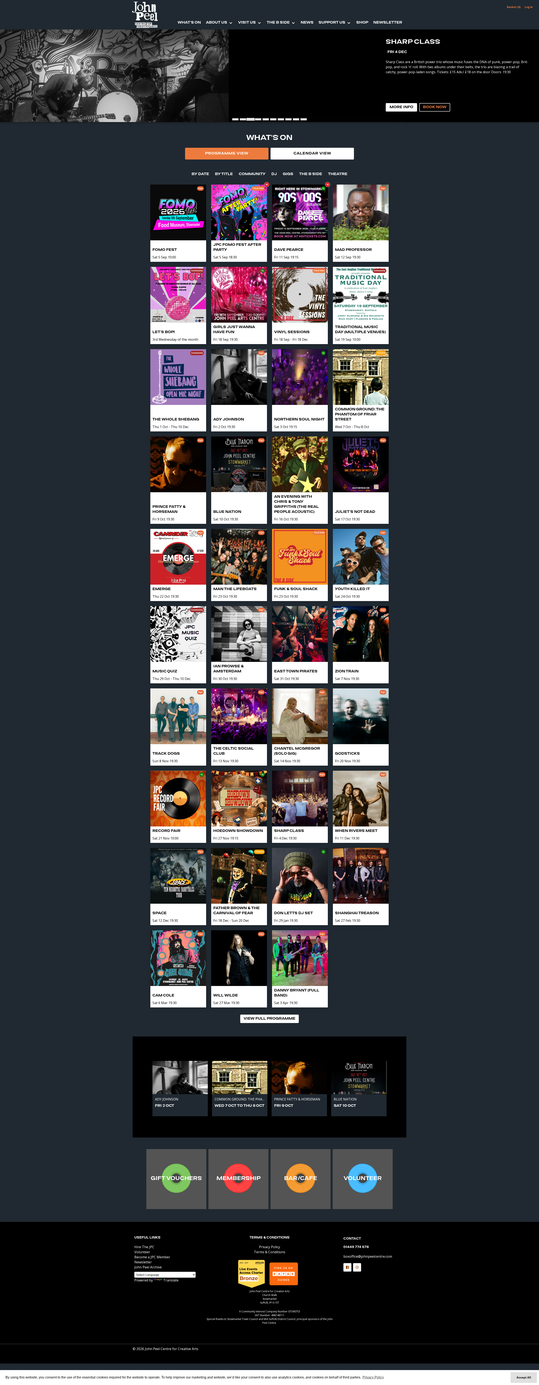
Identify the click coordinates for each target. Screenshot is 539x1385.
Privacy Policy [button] (373, 1377)
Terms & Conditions (269, 1237)
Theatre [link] (337, 174)
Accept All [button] (523, 1377)
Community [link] (252, 174)
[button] (347, 1267)
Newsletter (387, 22)
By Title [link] (224, 174)
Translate (171, 1280)
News (307, 22)
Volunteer (142, 1252)
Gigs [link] (288, 174)
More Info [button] (401, 107)
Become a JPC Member (152, 1257)
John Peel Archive (148, 1267)
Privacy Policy (269, 1247)
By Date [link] (200, 174)
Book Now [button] (434, 107)
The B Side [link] (310, 174)
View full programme (269, 1018)
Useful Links (147, 1237)
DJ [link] (274, 174)
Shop (362, 22)
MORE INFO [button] (176, 1179)
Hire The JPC (144, 1247)
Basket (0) (513, 7)
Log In (529, 7)
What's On (189, 22)
